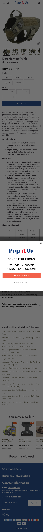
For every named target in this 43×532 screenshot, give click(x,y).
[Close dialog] (41, 243)
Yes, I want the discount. (21, 275)
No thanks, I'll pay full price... (21, 282)
